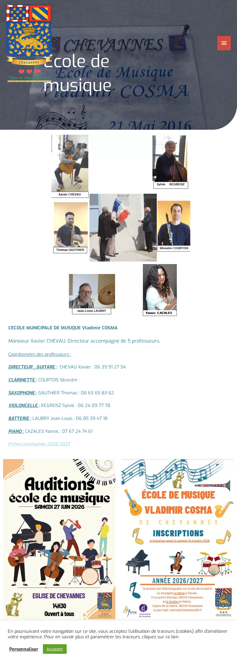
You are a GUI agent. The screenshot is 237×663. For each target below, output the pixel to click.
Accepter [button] (55, 649)
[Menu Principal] (224, 43)
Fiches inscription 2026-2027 (39, 444)
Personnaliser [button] (23, 649)
